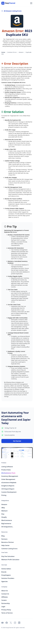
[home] (8, 3)
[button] (31, 3)
